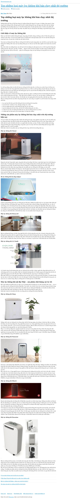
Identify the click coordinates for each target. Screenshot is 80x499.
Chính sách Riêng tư (40, 493)
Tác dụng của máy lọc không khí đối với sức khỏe (13, 484)
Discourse (11, 497)
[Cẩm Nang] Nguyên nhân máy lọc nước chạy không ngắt (15, 478)
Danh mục (9, 493)
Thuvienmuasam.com (6, 1)
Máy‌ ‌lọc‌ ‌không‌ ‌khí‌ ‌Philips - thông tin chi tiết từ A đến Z (14, 481)
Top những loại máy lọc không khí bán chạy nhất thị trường (34, 5)
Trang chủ (3, 493)
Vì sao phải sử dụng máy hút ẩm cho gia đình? (12, 475)
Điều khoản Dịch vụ (28, 493)
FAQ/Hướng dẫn (18, 493)
